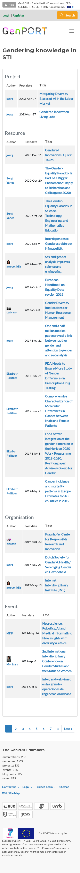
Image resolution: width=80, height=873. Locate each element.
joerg (10, 98)
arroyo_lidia (14, 266)
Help (11, 4)
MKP (10, 633)
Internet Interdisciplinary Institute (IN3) (56, 585)
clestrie (11, 543)
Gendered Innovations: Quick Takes (58, 155)
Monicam (12, 664)
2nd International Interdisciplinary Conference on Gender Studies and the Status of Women (57, 661)
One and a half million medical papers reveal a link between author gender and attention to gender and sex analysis (58, 340)
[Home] (25, 31)
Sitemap (64, 787)
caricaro (12, 312)
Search (70, 15)
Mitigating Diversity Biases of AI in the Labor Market (56, 98)
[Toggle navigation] (72, 31)
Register (18, 15)
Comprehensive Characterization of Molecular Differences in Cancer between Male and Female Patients (59, 410)
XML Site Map (11, 793)
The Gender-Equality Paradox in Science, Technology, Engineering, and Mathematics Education (58, 215)
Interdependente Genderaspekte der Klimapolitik (58, 243)
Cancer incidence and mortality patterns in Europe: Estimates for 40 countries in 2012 (58, 491)
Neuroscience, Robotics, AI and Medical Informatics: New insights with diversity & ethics (57, 633)
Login (6, 15)
